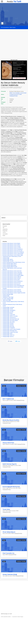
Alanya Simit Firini (8, 443)
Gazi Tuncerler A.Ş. (8, 553)
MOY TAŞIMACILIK (8, 399)
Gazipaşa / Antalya (21, 385)
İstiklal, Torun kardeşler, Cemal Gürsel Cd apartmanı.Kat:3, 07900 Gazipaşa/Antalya (11, 87)
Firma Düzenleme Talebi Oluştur (8, 27)
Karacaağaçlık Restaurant (11, 487)
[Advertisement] (14, 43)
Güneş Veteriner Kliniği (10, 574)
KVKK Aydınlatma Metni (6, 616)
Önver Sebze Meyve (9, 532)
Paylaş (10, 341)
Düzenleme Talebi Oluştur (17, 616)
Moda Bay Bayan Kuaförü (11, 420)
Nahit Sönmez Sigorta (10, 464)
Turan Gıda (6, 509)
